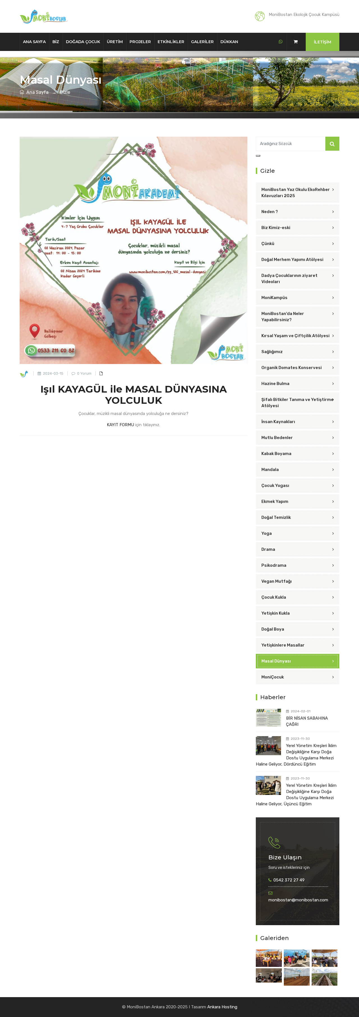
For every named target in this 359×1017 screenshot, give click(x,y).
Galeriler (202, 41)
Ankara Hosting (222, 1006)
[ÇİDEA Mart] (297, 957)
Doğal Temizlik (276, 517)
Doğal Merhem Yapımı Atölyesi (292, 259)
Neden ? (269, 211)
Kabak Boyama (276, 453)
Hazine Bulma (275, 383)
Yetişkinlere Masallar (283, 645)
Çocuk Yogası (275, 485)
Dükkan (229, 41)
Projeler (140, 41)
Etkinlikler (171, 41)
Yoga (266, 533)
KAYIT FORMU (120, 424)
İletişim (322, 42)
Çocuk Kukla (273, 597)
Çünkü (267, 243)
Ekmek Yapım (274, 501)
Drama (268, 549)
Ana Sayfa (34, 41)
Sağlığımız (272, 351)
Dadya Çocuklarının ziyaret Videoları (289, 278)
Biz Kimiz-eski (275, 227)
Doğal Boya (272, 629)
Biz (55, 41)
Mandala (270, 469)
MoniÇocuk (272, 677)
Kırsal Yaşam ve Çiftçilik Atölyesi (295, 335)
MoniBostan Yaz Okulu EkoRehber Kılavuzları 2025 (295, 192)
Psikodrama (273, 565)
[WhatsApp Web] (280, 41)
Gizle (65, 92)
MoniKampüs (274, 297)
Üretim (115, 41)
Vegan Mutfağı (276, 581)
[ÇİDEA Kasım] (269, 957)
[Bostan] (297, 976)
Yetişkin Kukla (275, 613)
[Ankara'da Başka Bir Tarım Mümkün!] (324, 957)
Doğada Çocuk (83, 41)
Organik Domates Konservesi (291, 367)
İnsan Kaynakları (278, 421)
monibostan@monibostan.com (298, 899)
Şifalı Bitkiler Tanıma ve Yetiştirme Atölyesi (297, 402)
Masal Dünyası (276, 661)
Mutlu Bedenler (277, 437)
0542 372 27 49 (289, 880)
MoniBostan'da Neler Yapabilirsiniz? (282, 316)
